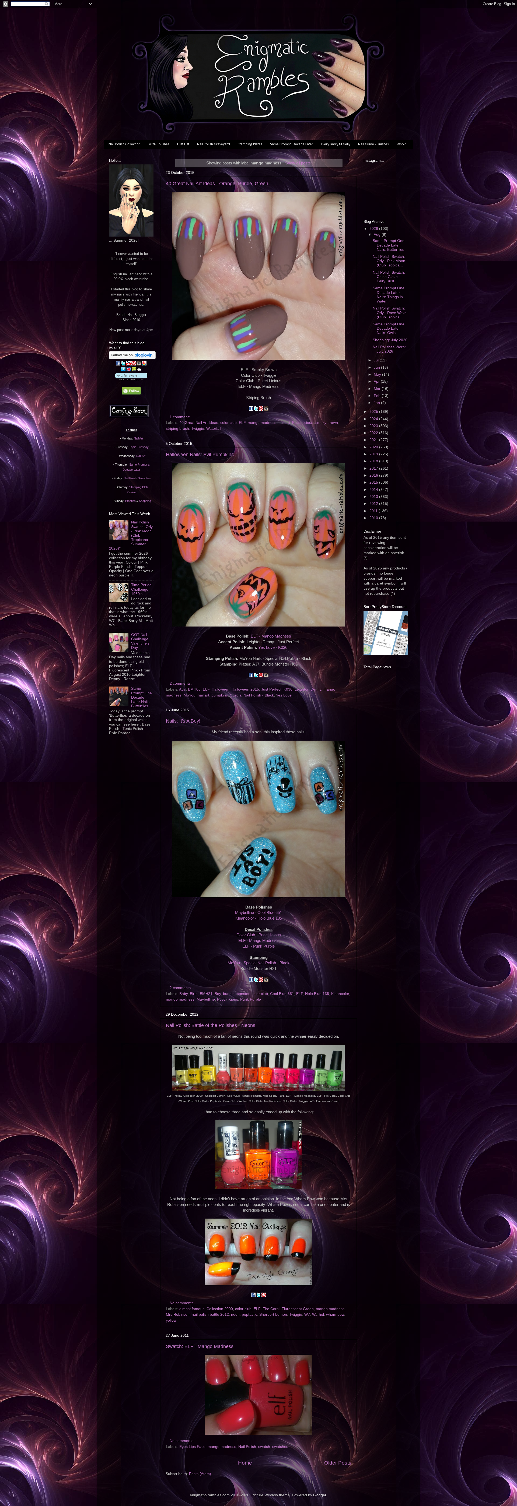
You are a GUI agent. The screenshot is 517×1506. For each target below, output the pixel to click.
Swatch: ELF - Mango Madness (199, 1346)
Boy (218, 994)
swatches (280, 1447)
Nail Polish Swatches (137, 478)
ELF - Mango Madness (271, 636)
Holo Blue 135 (317, 994)
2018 (374, 461)
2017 (374, 468)
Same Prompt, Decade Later (291, 144)
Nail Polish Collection (125, 144)
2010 (374, 518)
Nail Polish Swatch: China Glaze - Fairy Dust (389, 276)
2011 (374, 511)
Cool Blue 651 (282, 994)
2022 (374, 433)
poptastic (249, 1315)
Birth (194, 994)
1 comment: (180, 417)
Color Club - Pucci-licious (258, 935)
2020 (374, 447)
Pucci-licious (302, 423)
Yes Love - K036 (272, 647)
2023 (374, 426)
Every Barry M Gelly (335, 144)
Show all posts (298, 163)
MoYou (189, 695)
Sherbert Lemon (273, 1315)
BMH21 (206, 994)
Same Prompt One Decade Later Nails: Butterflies (141, 697)
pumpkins (219, 695)
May (378, 374)
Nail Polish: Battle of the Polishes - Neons (210, 1025)
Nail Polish (247, 1447)
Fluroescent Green (298, 1309)
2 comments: (181, 683)
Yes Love (284, 695)
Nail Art (138, 438)
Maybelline (206, 999)
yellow (171, 1320)
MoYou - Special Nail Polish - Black (258, 963)
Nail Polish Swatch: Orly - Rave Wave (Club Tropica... (390, 312)
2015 (374, 482)
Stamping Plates (250, 144)
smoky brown (326, 423)
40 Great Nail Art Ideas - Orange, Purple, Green (217, 183)
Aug (378, 235)
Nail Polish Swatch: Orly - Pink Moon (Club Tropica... (389, 261)
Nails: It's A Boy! (183, 721)
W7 (307, 1315)
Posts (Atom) (200, 1474)
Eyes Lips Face (192, 1447)
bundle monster (236, 994)
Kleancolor (340, 994)
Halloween (220, 689)
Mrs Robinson (178, 1315)
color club (228, 423)
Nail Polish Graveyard (213, 144)
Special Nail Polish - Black (252, 695)
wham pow (335, 1315)
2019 (374, 454)
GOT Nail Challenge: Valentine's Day (140, 641)
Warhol (318, 1315)
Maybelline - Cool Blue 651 (258, 912)
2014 (374, 490)
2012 (374, 504)
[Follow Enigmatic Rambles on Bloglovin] (132, 358)
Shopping (145, 500)
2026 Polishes (158, 144)
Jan (377, 403)
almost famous (191, 1309)
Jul (377, 360)
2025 (374, 412)
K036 (288, 689)
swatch (264, 1447)
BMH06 (194, 689)
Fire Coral (271, 1309)
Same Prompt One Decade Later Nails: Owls (388, 328)
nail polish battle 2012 (210, 1315)
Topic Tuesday (139, 447)
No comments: (182, 1303)
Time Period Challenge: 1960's (141, 589)
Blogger (319, 1495)
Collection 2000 (220, 1309)
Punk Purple (250, 999)
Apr (377, 381)
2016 (374, 475)
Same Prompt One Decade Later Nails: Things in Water (388, 294)
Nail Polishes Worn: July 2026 (389, 349)
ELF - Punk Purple (258, 946)
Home (245, 1463)
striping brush (177, 429)
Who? (401, 144)
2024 (374, 419)
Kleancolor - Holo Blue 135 (258, 918)
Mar (378, 389)
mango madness (262, 423)
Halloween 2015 (245, 689)
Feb (378, 396)
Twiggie (197, 429)
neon (235, 1315)
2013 (374, 497)
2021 (374, 440)
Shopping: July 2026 (390, 340)
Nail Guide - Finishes (373, 144)
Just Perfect (271, 689)
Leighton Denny (308, 689)
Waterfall (213, 429)
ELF (242, 423)
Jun (377, 367)
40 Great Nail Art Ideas (198, 423)
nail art (284, 423)
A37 (182, 689)
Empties (130, 500)
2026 (374, 229)
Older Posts (337, 1463)
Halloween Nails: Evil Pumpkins (200, 454)
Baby (183, 994)
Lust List (183, 144)
